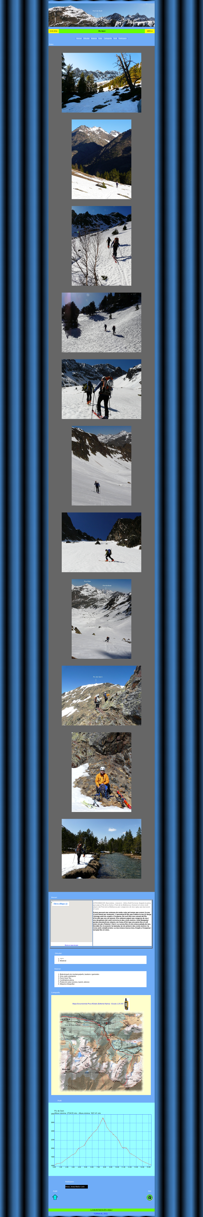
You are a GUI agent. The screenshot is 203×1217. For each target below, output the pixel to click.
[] (79, 38)
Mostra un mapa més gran (71, 945)
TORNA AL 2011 (101, 1214)
